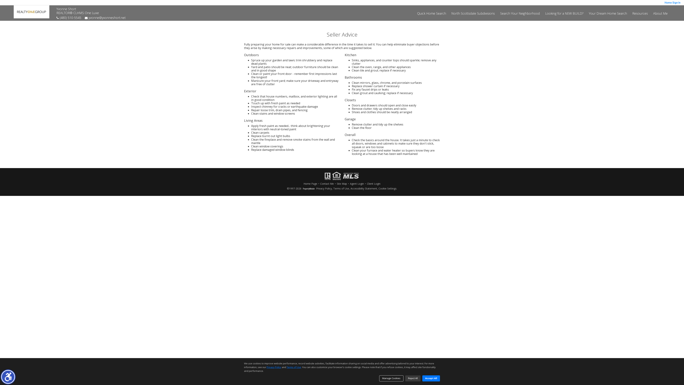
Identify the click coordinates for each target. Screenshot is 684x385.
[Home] (31, 11)
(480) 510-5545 (70, 18)
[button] (8, 377)
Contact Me (327, 183)
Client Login (373, 183)
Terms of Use (341, 188)
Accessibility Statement (364, 188)
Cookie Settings (388, 188)
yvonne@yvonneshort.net (107, 18)
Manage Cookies (391, 378)
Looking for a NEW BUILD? (564, 13)
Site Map (342, 183)
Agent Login (357, 183)
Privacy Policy (324, 188)
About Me (660, 13)
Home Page (310, 183)
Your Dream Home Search (608, 13)
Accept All (431, 378)
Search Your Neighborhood (520, 13)
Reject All (413, 378)
